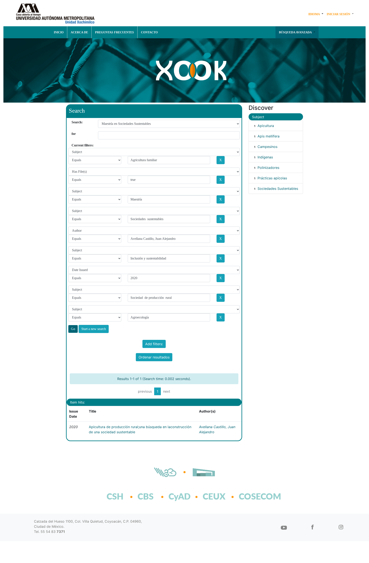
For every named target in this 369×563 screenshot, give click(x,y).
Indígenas (265, 157)
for (73, 134)
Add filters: (154, 344)
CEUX (214, 497)
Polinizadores (268, 167)
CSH (115, 497)
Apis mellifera (269, 136)
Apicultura (266, 126)
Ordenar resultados (154, 357)
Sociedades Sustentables (278, 188)
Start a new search (93, 329)
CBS (146, 497)
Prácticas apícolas (272, 178)
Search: (73, 122)
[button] (316, 14)
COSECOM (250, 497)
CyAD (179, 497)
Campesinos (267, 146)
